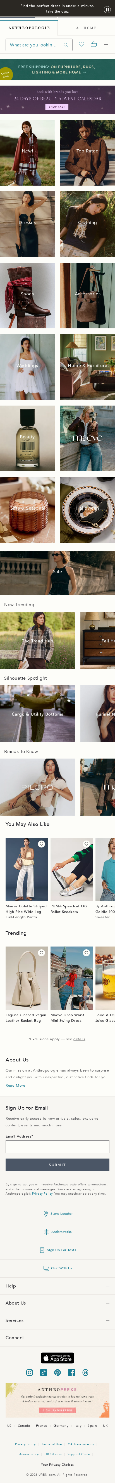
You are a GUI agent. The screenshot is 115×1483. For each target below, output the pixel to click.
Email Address (19, 1136)
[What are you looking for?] (65, 45)
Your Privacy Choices (57, 1464)
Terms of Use (52, 1444)
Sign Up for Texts (61, 1250)
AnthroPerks (61, 1232)
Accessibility (29, 1454)
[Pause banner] (107, 10)
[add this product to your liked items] (41, 844)
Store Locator (62, 1214)
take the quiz (57, 11)
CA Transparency (81, 1444)
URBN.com (53, 1454)
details (79, 1039)
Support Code (79, 1454)
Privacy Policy (42, 1193)
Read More (15, 1085)
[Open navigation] (106, 45)
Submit (57, 1165)
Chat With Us (61, 1268)
